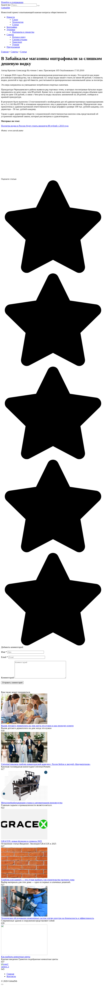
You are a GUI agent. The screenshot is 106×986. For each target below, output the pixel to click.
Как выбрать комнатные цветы (15, 957)
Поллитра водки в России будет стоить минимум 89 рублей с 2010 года (34, 126)
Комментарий (7, 677)
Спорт (15, 19)
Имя (4, 652)
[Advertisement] (53, 156)
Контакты (11, 976)
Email (4, 657)
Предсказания (13, 47)
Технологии (17, 22)
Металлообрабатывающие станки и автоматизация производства (31, 803)
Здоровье (11, 29)
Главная (10, 974)
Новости (11, 17)
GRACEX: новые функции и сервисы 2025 (21, 841)
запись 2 (5, 967)
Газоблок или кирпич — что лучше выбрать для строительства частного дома (37, 880)
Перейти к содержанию (12, 2)
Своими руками (19, 39)
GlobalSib (5, 8)
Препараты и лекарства (23, 32)
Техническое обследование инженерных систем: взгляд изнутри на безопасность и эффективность (47, 918)
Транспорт (17, 42)
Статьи (15, 24)
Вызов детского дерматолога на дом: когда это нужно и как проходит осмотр (37, 726)
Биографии (12, 27)
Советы (10, 34)
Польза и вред (18, 37)
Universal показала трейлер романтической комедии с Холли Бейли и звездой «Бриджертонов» (45, 764)
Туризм (15, 44)
